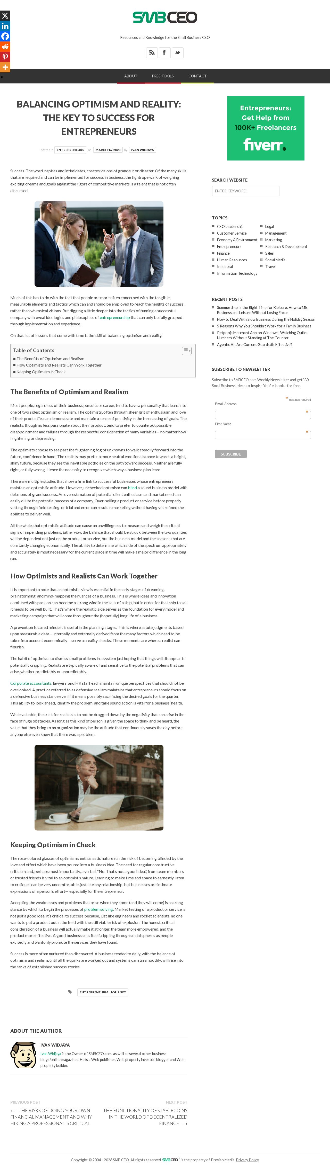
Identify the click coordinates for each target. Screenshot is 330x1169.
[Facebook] (5, 36)
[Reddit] (5, 46)
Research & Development (286, 246)
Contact (197, 76)
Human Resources (232, 260)
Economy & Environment (237, 240)
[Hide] (2, 77)
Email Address (261, 404)
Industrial (225, 266)
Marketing (273, 240)
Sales (269, 253)
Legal (269, 226)
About (130, 76)
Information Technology (237, 273)
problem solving (98, 909)
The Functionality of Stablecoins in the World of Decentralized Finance (145, 1117)
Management (276, 233)
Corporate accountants (30, 683)
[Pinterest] (5, 57)
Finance (223, 253)
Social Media (275, 260)
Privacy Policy (247, 1160)
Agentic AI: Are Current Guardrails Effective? (254, 344)
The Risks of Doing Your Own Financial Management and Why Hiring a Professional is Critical (51, 1117)
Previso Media (222, 1160)
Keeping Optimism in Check (41, 371)
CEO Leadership (230, 226)
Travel (270, 266)
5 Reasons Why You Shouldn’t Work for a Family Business (264, 326)
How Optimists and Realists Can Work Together (59, 364)
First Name (261, 424)
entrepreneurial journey (103, 992)
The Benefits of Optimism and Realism (50, 358)
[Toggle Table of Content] (184, 350)
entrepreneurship (115, 317)
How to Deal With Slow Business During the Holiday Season (266, 319)
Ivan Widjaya (142, 150)
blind (132, 487)
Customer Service (232, 233)
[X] (5, 16)
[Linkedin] (5, 26)
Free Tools (163, 76)
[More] (5, 67)
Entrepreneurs (70, 150)
